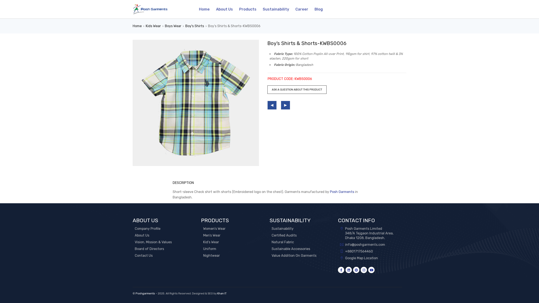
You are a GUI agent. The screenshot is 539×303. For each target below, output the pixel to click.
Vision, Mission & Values (153, 242)
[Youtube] (371, 270)
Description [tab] (183, 183)
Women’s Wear (214, 229)
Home (137, 26)
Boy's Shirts (194, 26)
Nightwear (211, 256)
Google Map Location (361, 258)
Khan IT (222, 293)
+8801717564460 (359, 251)
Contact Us (144, 256)
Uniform (209, 249)
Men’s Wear (211, 235)
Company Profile (147, 229)
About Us (142, 235)
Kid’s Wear (211, 242)
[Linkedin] (349, 270)
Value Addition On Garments (294, 256)
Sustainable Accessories (291, 249)
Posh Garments (342, 192)
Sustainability (283, 229)
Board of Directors (149, 249)
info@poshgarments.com (365, 245)
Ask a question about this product (297, 89)
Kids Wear (153, 26)
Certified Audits (284, 235)
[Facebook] (341, 270)
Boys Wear (173, 26)
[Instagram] (364, 270)
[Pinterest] (356, 270)
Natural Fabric (283, 242)
